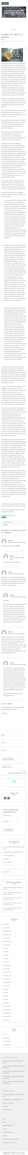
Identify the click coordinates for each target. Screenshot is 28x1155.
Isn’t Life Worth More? (8, 855)
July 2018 (5, 989)
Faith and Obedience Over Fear (17, 772)
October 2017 (6, 1020)
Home (4, 1118)
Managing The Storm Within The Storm (13, 852)
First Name (6, 821)
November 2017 (7, 1016)
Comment (4, 713)
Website (3, 750)
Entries (6, 1038)
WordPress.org (7, 1044)
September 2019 (7, 941)
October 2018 (6, 979)
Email (3, 742)
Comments (7, 1041)
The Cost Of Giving (8, 862)
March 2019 (6, 962)
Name (3, 735)
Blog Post (5, 41)
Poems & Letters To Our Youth (10, 1139)
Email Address (7, 815)
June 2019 (5, 951)
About (4, 1122)
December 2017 (7, 1013)
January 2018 (6, 1009)
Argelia (10, 540)
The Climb (5, 859)
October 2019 (6, 938)
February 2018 (6, 1006)
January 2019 (6, 968)
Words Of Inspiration (8, 1125)
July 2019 (5, 948)
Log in (5, 1034)
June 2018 (5, 992)
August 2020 (6, 927)
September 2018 (7, 982)
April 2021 (5, 924)
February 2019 (6, 965)
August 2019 (6, 945)
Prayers (5, 1135)
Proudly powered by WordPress (10, 1152)
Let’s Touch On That (8, 1132)
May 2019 (5, 955)
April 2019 (5, 958)
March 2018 (6, 1003)
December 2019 (7, 931)
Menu (15, 29)
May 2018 (5, 996)
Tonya (6, 524)
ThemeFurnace (6, 1153)
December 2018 (7, 972)
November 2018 (7, 975)
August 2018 (6, 985)
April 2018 (5, 999)
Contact (5, 1129)
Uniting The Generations (9, 1142)
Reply (24, 542)
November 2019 (7, 934)
